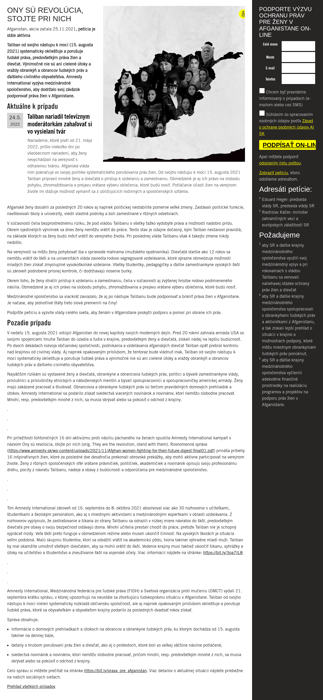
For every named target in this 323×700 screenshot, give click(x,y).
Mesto (270, 57)
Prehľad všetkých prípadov (31, 686)
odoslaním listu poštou (280, 163)
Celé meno (270, 44)
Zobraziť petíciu (273, 172)
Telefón (270, 79)
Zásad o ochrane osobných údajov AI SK (286, 127)
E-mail (270, 68)
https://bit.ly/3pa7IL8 (223, 552)
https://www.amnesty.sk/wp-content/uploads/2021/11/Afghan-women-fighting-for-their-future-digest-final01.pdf (111, 450)
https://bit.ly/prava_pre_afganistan (115, 670)
